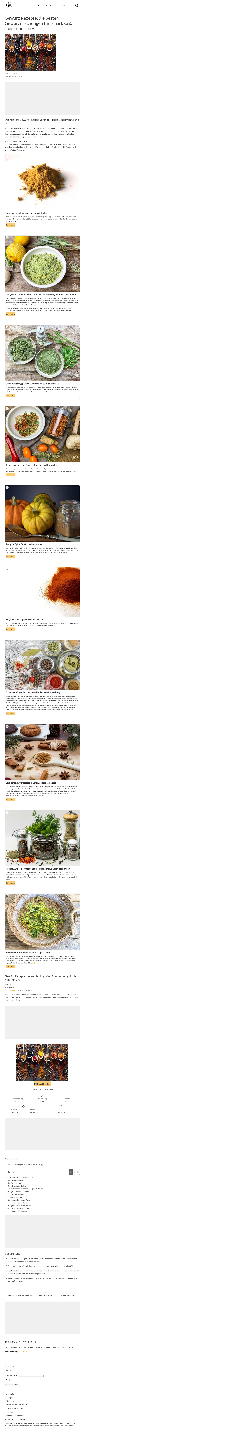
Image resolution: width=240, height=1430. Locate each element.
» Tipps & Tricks (61, 6)
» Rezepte (40, 6)
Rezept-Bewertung (11, 1351)
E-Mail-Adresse (11, 1375)
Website (8, 1380)
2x (74, 1172)
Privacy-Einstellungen (15, 1408)
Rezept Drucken (43, 1084)
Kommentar (10, 1366)
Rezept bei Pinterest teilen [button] (43, 1089)
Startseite (10, 1394)
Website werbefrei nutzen (16, 1404)
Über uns (10, 1401)
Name (8, 1371)
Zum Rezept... (10, 225)
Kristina (16, 74)
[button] (6, 990)
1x (71, 1172)
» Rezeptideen (49, 6)
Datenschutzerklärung (15, 1415)
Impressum (10, 1412)
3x (78, 1172)
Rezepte (9, 1397)
